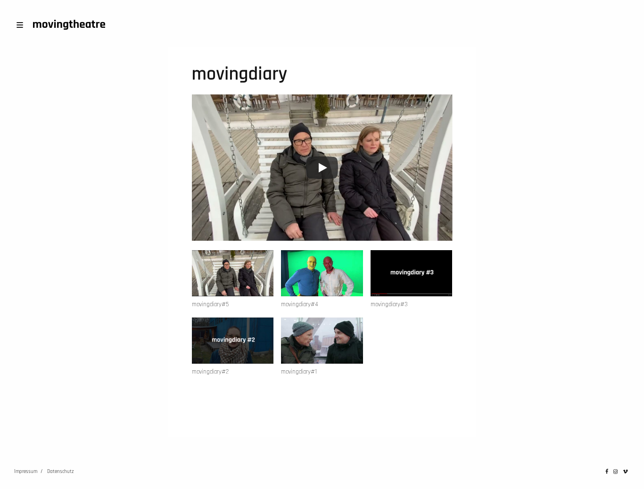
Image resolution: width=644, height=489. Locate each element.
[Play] (322, 167)
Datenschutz (60, 471)
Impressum (25, 471)
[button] (233, 284)
